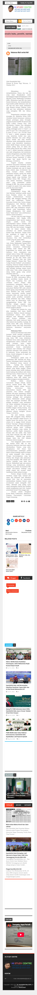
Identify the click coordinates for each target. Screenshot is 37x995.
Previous (7, 789)
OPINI (9, 45)
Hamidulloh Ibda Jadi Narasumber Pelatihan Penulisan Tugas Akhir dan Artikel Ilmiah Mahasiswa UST (17, 687)
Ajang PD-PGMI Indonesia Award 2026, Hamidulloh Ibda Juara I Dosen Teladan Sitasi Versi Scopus (18, 711)
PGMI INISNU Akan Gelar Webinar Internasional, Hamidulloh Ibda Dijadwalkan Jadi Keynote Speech (16, 735)
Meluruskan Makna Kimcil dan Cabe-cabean (17, 825)
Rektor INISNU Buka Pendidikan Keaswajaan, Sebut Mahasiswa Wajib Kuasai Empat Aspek (18, 664)
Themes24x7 (22, 987)
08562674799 (10, 978)
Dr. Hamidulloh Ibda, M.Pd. (24, 984)
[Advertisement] (18, 18)
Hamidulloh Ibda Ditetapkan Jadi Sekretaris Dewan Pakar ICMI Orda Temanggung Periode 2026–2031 (17, 855)
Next (30, 789)
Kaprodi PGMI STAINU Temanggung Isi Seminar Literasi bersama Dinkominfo (18, 795)
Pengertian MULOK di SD (14, 869)
